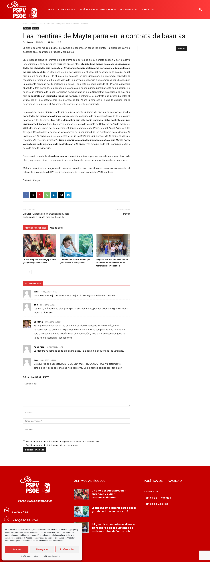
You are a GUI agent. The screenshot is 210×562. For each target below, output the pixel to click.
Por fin (126, 213)
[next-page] (30, 272)
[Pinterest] (40, 195)
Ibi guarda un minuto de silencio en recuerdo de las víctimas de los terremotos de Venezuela (112, 262)
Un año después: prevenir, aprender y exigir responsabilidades (109, 494)
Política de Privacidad (51, 556)
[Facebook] (26, 195)
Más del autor (56, 228)
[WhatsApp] (47, 195)
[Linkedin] (54, 195)
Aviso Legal (151, 491)
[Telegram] (68, 195)
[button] (200, 9)
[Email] (61, 195)
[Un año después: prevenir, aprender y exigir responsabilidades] (39, 245)
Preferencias (67, 549)
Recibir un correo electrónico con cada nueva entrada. (52, 445)
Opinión (34, 23)
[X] (33, 195)
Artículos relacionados (35, 228)
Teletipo (35, 28)
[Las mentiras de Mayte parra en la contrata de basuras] (35, 484)
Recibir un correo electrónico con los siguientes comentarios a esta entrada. (62, 441)
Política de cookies (29, 556)
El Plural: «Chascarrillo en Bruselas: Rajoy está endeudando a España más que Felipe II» (46, 215)
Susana (30, 42)
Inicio (25, 23)
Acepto (16, 549)
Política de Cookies (156, 503)
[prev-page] (25, 272)
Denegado (42, 549)
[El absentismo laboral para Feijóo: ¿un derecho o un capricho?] (76, 245)
